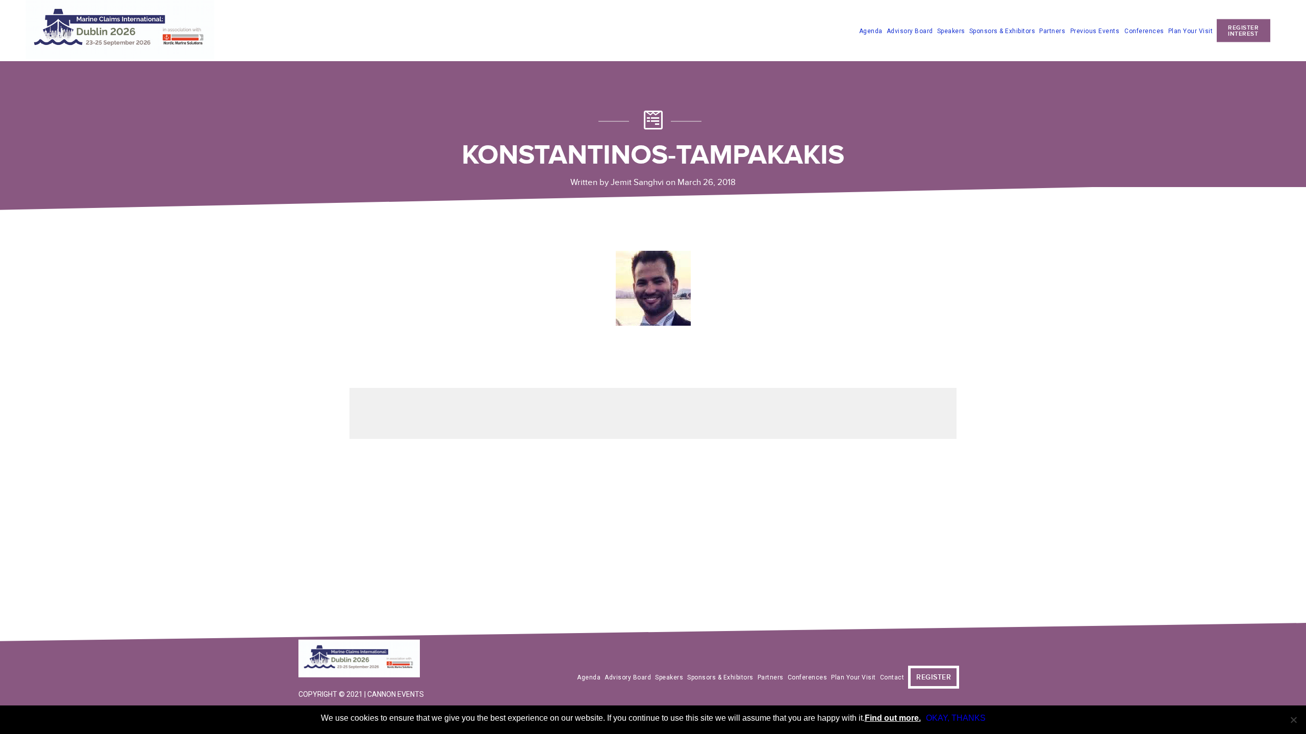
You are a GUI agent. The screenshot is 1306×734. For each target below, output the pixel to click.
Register (933, 677)
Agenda (871, 30)
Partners (1052, 30)
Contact (892, 677)
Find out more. (893, 718)
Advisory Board (910, 30)
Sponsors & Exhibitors (1002, 30)
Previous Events (1095, 31)
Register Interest (1243, 30)
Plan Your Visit (1190, 30)
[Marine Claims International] (362, 659)
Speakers (951, 30)
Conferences (1144, 30)
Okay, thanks (956, 718)
